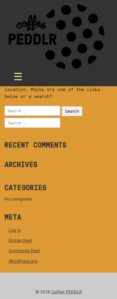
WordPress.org (23, 261)
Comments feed (24, 250)
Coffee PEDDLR (66, 291)
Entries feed (20, 240)
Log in (15, 230)
